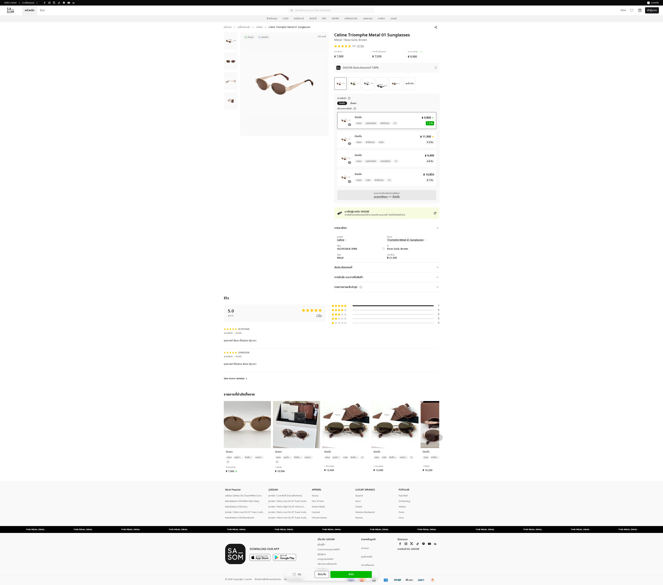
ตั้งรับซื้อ (396, 197)
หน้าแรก (228, 27)
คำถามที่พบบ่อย (367, 565)
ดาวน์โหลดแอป (28, 2)
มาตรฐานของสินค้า (325, 559)
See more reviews (234, 378)
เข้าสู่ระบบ (652, 10)
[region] (284, 84)
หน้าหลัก (29, 10)
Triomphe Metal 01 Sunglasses (405, 240)
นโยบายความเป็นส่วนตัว (327, 564)
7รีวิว (319, 315)
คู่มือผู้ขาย (322, 554)
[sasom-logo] (10, 10)
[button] (331, 10)
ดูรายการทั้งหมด (381, 197)
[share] (435, 27)
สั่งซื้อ (351, 574)
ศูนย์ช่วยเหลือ (366, 556)
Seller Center (10, 2)
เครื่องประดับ (244, 27)
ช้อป (42, 10)
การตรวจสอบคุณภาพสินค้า (329, 549)
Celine (259, 27)
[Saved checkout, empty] (640, 10)
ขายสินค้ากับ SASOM (408, 549)
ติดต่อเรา (365, 548)
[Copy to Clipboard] (383, 248)
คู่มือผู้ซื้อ (321, 544)
